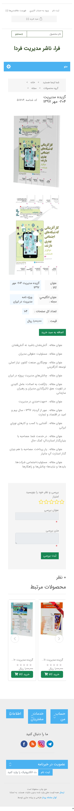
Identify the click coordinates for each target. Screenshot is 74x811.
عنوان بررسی (51, 510)
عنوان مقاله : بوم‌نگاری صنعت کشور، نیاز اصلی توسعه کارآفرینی (37, 364)
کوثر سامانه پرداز (49, 797)
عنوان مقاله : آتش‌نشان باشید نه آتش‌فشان (37, 345)
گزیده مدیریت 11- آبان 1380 (52, 660)
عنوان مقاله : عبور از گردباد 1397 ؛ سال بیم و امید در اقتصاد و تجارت (38, 412)
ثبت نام (55, 10)
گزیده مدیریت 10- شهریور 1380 (22, 660)
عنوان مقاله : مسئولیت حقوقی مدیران (40, 354)
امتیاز (56, 497)
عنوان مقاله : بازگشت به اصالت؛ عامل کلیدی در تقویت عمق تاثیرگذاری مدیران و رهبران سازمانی (38, 388)
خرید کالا (23, 674)
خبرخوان (32, 744)
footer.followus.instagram (41, 744)
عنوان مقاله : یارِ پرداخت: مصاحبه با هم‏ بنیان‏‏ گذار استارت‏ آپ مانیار (38, 451)
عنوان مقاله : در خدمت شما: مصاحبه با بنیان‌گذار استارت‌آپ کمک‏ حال (41, 438)
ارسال (61, 792)
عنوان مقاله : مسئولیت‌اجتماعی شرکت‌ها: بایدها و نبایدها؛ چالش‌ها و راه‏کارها (40, 464)
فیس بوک (24, 744)
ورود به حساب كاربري (39, 10)
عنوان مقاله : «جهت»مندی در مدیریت (40, 401)
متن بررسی (52, 530)
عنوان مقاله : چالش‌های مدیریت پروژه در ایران (35, 375)
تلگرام (50, 744)
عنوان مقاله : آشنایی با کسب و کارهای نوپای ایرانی (38, 425)
